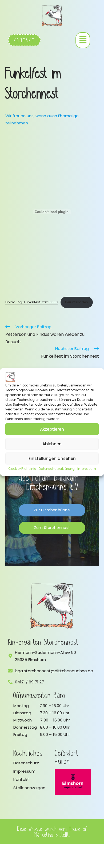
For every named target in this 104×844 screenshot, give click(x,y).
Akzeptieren (52, 429)
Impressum (86, 468)
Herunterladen (76, 302)
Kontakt (21, 779)
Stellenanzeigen (29, 787)
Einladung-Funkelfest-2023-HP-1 (31, 302)
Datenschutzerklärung (57, 468)
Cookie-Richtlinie (22, 468)
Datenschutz (26, 763)
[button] (82, 40)
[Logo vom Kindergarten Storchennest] (52, 606)
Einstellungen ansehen (52, 458)
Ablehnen (52, 444)
